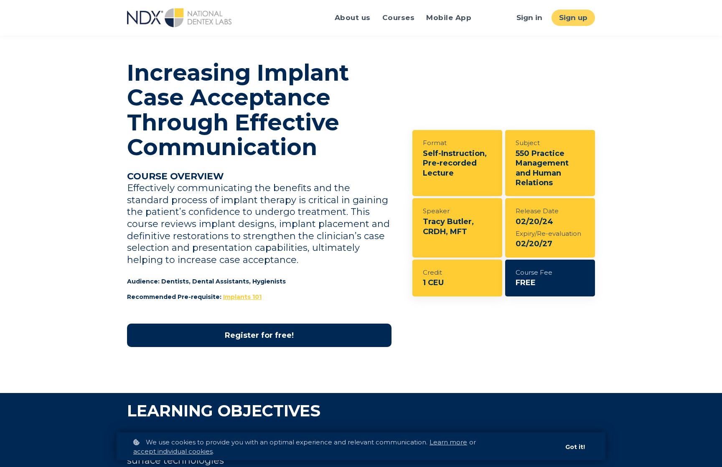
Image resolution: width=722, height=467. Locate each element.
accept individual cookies (173, 451)
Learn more (448, 442)
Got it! (575, 447)
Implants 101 (242, 297)
